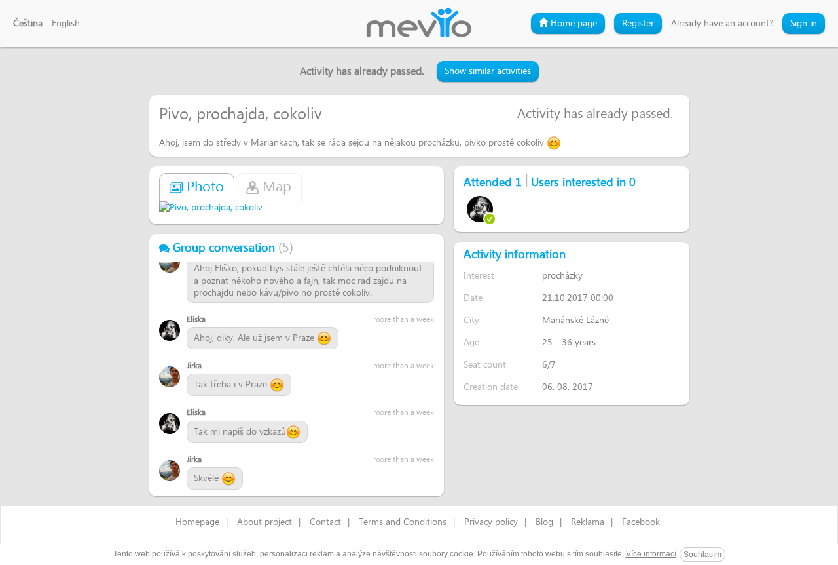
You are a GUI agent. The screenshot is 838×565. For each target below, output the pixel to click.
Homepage (197, 522)
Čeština (28, 23)
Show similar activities (488, 71)
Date (473, 298)
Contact (325, 522)
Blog (544, 522)
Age (471, 342)
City (471, 320)
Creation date (491, 387)
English (66, 23)
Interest (479, 275)
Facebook (641, 522)
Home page (572, 23)
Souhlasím (702, 554)
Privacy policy (491, 522)
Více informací (651, 553)
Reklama (587, 522)
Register (638, 23)
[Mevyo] (419, 24)
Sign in (803, 23)
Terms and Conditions (402, 522)
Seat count (485, 365)
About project (264, 522)
